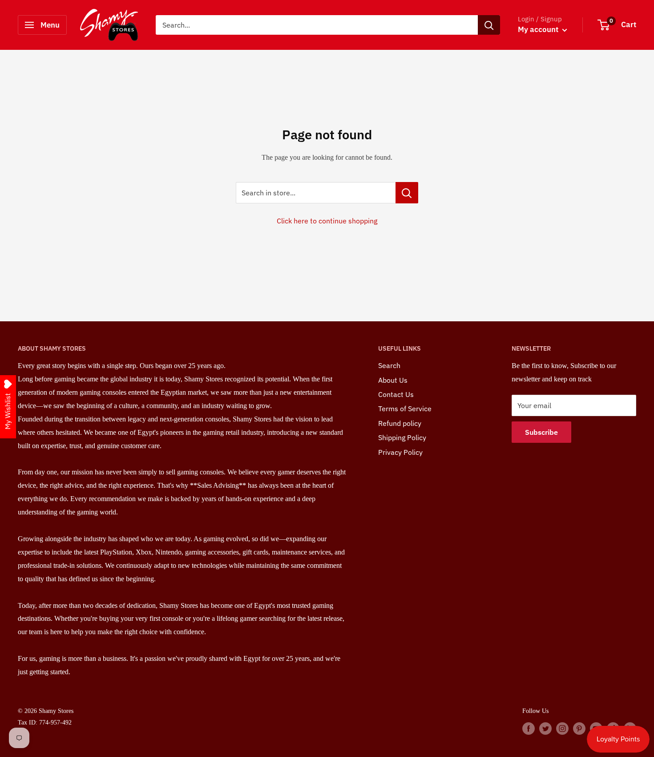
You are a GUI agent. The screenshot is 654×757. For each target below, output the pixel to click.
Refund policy (399, 423)
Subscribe (541, 432)
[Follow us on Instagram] (562, 728)
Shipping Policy (402, 437)
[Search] (489, 25)
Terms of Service (405, 408)
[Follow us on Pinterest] (579, 728)
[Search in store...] (407, 192)
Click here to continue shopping (327, 220)
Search (389, 365)
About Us (393, 380)
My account (539, 29)
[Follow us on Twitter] (545, 728)
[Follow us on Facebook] (528, 728)
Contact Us (396, 394)
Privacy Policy (400, 452)
